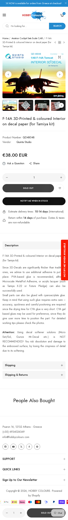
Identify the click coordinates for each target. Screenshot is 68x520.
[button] (59, 74)
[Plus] (61, 177)
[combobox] (34, 26)
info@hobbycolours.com (15, 437)
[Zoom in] (59, 57)
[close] (65, 3)
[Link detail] (5, 447)
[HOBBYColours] (34, 15)
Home (5, 38)
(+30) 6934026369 (13, 432)
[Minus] (7, 177)
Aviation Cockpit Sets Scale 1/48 (27, 38)
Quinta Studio (24, 142)
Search (57, 25)
